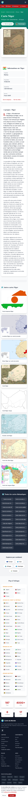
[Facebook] (2, 730)
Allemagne (15, 779)
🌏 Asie (2, 6)
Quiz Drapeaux (18, 759)
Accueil (3, 12)
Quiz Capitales (18, 757)
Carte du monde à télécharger (8, 527)
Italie (9, 779)
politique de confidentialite (10, 792)
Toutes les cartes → (6, 749)
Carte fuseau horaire (7, 547)
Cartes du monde (10, 12)
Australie (9, 782)
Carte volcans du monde (21, 511)
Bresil (15, 782)
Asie (16, 739)
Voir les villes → (17, 99)
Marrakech (3, 764)
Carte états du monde (21, 523)
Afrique (17, 12)
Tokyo (2, 759)
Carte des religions (7, 523)
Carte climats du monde (21, 515)
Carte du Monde (5, 737)
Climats (2, 743)
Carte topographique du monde (8, 539)
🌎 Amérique (15, 6)
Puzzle (16, 766)
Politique (3, 747)
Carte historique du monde (8, 543)
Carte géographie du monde (8, 519)
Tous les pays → (19, 747)
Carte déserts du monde (21, 539)
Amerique (17, 743)
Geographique (4, 741)
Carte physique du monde (21, 531)
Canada (22, 779)
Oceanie (17, 745)
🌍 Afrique (8, 6)
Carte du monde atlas (21, 519)
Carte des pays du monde (8, 503)
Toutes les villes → (6, 766)
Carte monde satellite (21, 507)
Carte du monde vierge (21, 499)
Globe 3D (17, 755)
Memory (17, 764)
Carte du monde (7, 499)
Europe (17, 737)
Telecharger (20, 24)
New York (3, 757)
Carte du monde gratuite (21, 503)
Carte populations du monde (21, 535)
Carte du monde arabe (7, 515)
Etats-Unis (10, 776)
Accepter (12, 795)
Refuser (4, 795)
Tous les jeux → (19, 768)
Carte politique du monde (21, 543)
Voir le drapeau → (8, 99)
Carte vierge (4, 745)
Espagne (22, 776)
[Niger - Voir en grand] (14, 42)
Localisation (18, 762)
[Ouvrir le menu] (25, 2)
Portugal (4, 779)
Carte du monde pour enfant (8, 511)
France (3, 776)
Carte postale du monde (21, 527)
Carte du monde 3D (7, 507)
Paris (2, 755)
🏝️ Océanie (23, 6)
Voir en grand (7, 24)
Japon (3, 782)
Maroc (16, 776)
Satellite (3, 739)
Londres (3, 762)
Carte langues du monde (8, 535)
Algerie (20, 782)
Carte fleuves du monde (8, 531)
